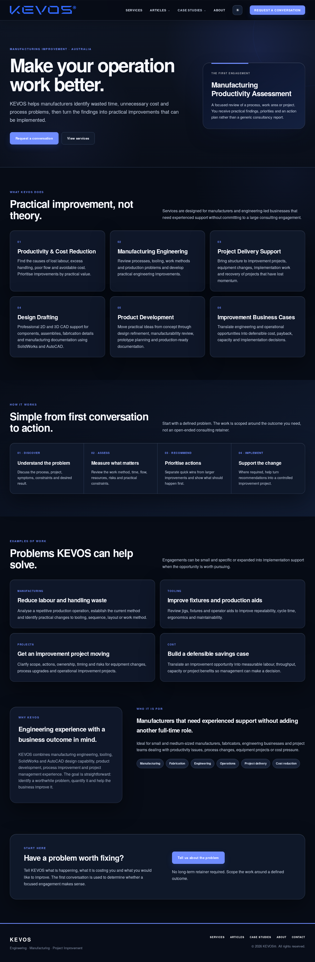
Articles (158, 10)
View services (78, 138)
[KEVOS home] (43, 10)
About (219, 10)
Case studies (260, 937)
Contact (298, 937)
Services (134, 10)
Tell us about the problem (198, 857)
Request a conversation (277, 10)
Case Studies (190, 10)
